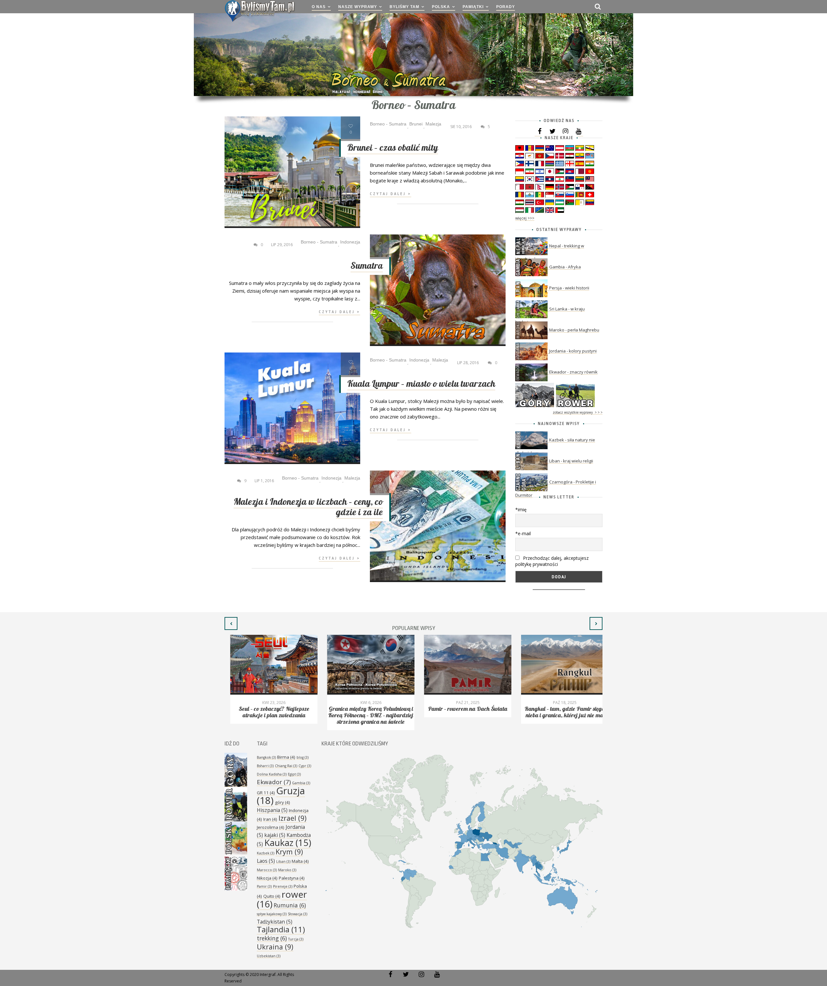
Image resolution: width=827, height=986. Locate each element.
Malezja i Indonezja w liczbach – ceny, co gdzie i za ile (308, 507)
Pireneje (282, 886)
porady (505, 7)
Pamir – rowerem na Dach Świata (462, 709)
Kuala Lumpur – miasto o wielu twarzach (421, 384)
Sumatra (367, 266)
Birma (286, 757)
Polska (441, 7)
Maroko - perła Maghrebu (574, 330)
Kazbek (265, 853)
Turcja (295, 939)
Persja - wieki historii (569, 288)
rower (282, 899)
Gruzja (281, 795)
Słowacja (297, 914)
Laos (266, 860)
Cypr (304, 766)
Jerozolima (270, 827)
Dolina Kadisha (272, 774)
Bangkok (266, 757)
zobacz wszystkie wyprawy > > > (577, 412)
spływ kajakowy (272, 914)
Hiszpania (272, 810)
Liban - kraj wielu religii (571, 461)
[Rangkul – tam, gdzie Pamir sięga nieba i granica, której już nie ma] (558, 665)
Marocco (267, 870)
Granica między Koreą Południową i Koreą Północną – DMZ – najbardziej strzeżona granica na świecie (365, 715)
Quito (271, 896)
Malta (300, 861)
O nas (319, 7)
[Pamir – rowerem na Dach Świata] (462, 665)
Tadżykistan (274, 921)
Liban (283, 861)
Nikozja (267, 878)
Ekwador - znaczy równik (573, 372)
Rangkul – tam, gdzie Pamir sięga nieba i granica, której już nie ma (559, 712)
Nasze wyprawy (357, 7)
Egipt (294, 774)
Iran (270, 819)
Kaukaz (287, 843)
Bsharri (265, 766)
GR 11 (266, 793)
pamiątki (473, 7)
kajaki (274, 835)
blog (303, 757)
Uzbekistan (268, 956)
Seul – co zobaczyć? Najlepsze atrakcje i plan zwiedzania (268, 712)
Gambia (301, 783)
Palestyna (292, 878)
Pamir (264, 886)
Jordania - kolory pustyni (573, 351)
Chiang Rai (286, 766)
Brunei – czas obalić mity (392, 148)
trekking (272, 938)
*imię (521, 509)
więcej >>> (524, 218)
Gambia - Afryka (565, 267)
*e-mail (523, 533)
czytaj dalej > (390, 194)
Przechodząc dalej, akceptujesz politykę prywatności (552, 561)
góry (282, 802)
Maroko (287, 870)
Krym (289, 851)
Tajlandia (281, 929)
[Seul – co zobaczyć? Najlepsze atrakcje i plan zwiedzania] (268, 665)
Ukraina (275, 946)
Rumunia (290, 905)
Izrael (292, 818)
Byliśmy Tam (404, 7)
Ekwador (274, 782)
